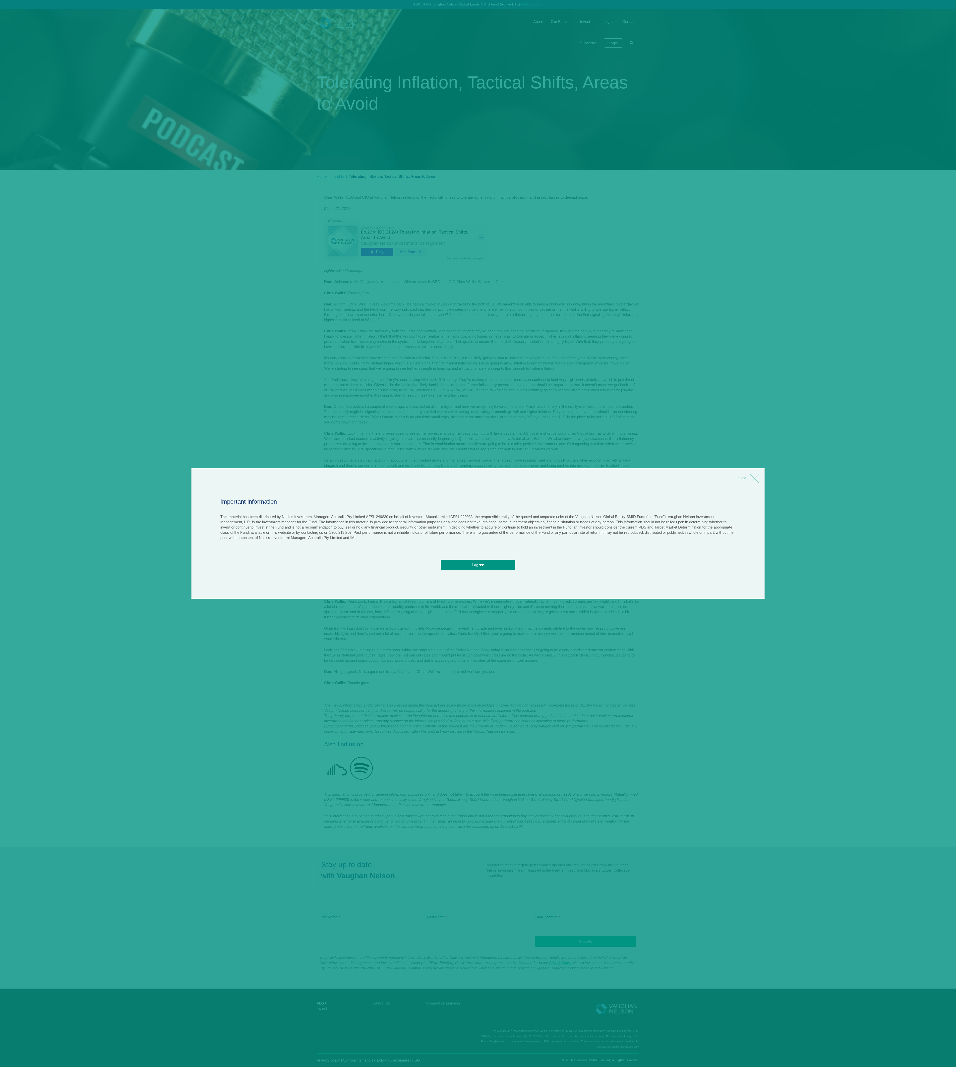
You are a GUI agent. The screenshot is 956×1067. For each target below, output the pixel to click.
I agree (478, 565)
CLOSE (742, 478)
